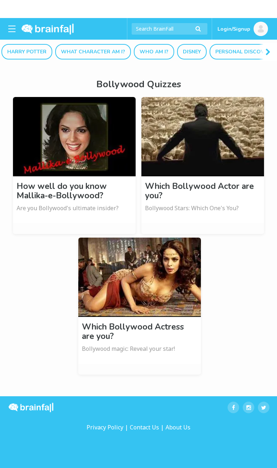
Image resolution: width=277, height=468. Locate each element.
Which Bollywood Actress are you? (133, 331)
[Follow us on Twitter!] (263, 407)
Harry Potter (27, 51)
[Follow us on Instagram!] (248, 407)
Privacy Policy (105, 427)
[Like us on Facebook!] (233, 407)
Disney (192, 51)
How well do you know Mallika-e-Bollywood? (62, 191)
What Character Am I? (93, 51)
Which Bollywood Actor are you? (199, 191)
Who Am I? (154, 51)
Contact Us (144, 427)
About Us (178, 427)
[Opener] (12, 29)
